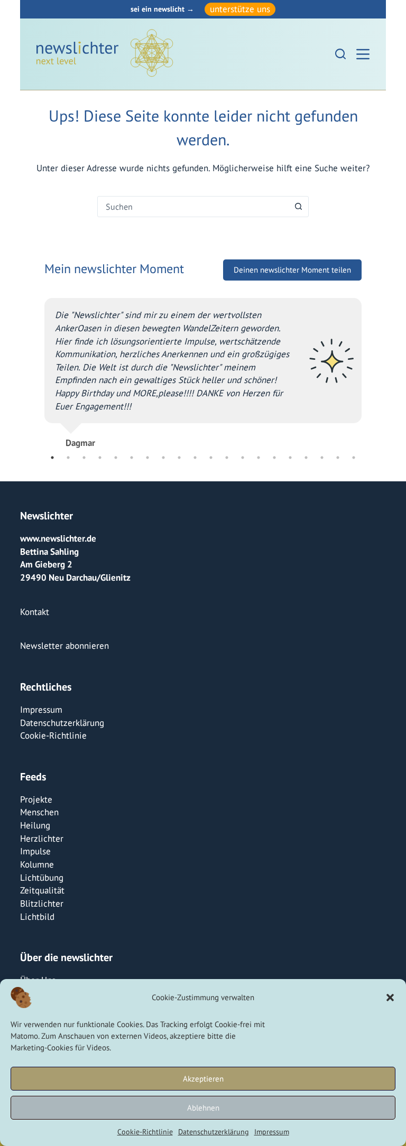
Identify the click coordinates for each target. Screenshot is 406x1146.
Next (369, 369)
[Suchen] (340, 54)
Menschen (39, 812)
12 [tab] (227, 457)
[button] (390, 997)
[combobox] (193, 206)
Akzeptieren (203, 1079)
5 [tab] (115, 457)
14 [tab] (258, 457)
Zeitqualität (42, 890)
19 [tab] (338, 457)
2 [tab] (68, 457)
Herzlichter (41, 838)
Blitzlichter (41, 903)
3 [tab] (84, 457)
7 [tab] (147, 457)
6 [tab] (131, 457)
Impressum (271, 1131)
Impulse (35, 851)
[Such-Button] (298, 207)
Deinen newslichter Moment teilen (292, 270)
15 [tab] (274, 457)
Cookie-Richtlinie (145, 1131)
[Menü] (363, 54)
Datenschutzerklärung (213, 1131)
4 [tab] (100, 457)
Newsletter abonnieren (64, 645)
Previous (36, 369)
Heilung (35, 825)
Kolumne (37, 864)
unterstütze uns (240, 9)
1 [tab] (52, 457)
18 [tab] (322, 457)
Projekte (36, 799)
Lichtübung (41, 877)
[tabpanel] (203, 368)
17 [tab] (306, 457)
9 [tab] (179, 457)
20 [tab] (353, 457)
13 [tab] (242, 457)
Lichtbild (37, 917)
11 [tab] (211, 457)
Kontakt (34, 612)
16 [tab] (290, 457)
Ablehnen (203, 1108)
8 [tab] (163, 457)
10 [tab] (195, 457)
